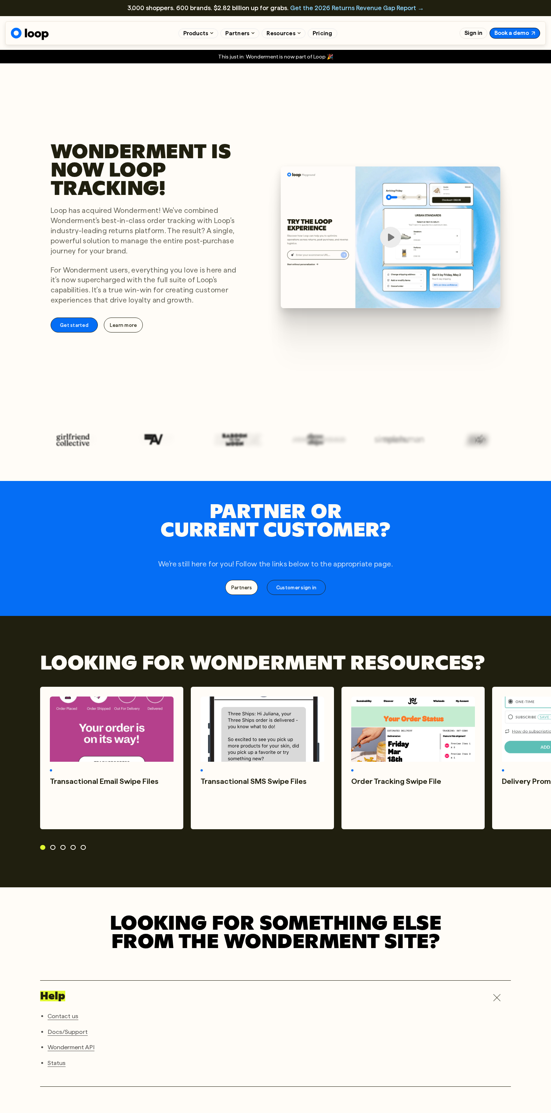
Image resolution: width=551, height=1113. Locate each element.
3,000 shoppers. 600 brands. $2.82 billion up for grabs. (275, 8)
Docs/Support (68, 1031)
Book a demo (511, 33)
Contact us (63, 1016)
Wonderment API (71, 1047)
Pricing (322, 33)
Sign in (473, 33)
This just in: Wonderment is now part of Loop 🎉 (275, 57)
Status (57, 1062)
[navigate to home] (30, 34)
